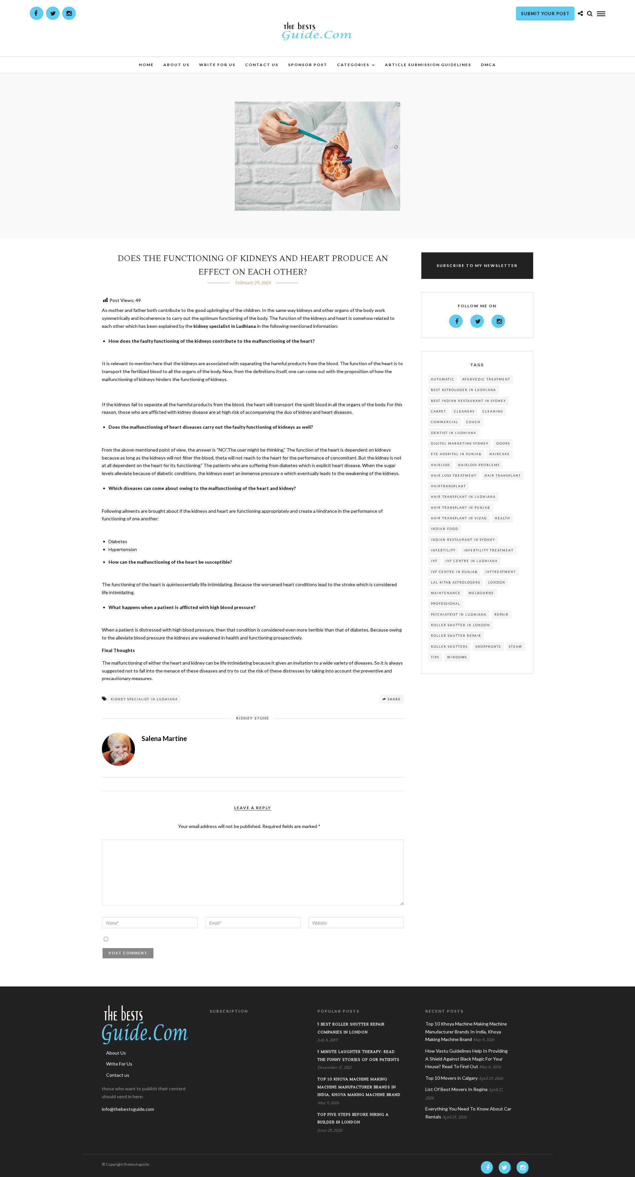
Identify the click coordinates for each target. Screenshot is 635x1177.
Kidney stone (252, 718)
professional (445, 603)
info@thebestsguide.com (128, 1109)
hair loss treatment (454, 475)
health (502, 518)
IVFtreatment (501, 572)
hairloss (440, 465)
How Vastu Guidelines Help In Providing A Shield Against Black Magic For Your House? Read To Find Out (466, 1058)
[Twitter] (477, 321)
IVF (434, 561)
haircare (499, 454)
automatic (442, 379)
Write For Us (217, 64)
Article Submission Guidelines (428, 64)
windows (457, 657)
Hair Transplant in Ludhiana (463, 497)
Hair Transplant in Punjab (460, 507)
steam (515, 646)
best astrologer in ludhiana (463, 390)
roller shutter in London (460, 625)
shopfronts (488, 646)
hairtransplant (448, 486)
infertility (443, 550)
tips (435, 657)
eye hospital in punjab (456, 454)
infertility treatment (489, 550)
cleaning (493, 411)
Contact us (261, 64)
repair (501, 614)
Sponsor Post (307, 64)
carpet (438, 411)
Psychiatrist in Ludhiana (459, 614)
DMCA (488, 64)
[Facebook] (456, 321)
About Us (176, 64)
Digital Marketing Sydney (459, 443)
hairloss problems (479, 465)
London (496, 582)
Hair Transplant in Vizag (459, 518)
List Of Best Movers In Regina (456, 1089)
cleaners (464, 411)
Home (146, 64)
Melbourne (481, 593)
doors (503, 443)
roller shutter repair (456, 635)
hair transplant (503, 475)
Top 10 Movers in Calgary (451, 1078)
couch (473, 422)
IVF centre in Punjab (454, 572)
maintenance (446, 593)
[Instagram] (69, 13)
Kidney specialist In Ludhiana (144, 699)
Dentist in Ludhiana (453, 433)
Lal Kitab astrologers (455, 582)
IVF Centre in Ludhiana (471, 561)
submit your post (545, 13)
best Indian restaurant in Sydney (468, 401)
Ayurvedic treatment (486, 379)
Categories (353, 64)
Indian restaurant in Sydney (463, 540)
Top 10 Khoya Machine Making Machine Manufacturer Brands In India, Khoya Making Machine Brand (359, 1087)
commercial (444, 422)
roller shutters (449, 646)
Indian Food (444, 529)
